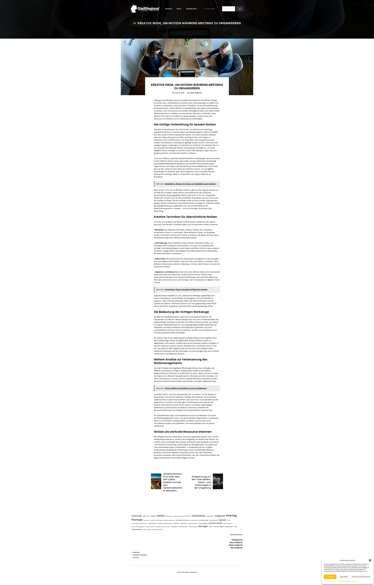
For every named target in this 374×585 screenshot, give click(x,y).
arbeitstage (136, 516)
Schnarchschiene (183, 526)
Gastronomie (146, 520)
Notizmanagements (165, 418)
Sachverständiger (227, 523)
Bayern (148, 516)
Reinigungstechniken (193, 523)
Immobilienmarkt (213, 520)
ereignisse (220, 515)
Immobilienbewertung (169, 520)
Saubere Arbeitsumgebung (138, 526)
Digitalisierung (169, 516)
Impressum (354, 581)
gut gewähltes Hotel (177, 195)
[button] (370, 560)
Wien (235, 526)
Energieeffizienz (210, 516)
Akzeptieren (330, 577)
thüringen (203, 526)
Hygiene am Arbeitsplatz (157, 520)
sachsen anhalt (215, 523)
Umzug (216, 526)
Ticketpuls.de (237, 540)
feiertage (136, 519)
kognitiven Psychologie (182, 368)
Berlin (153, 516)
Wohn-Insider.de (236, 545)
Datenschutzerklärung (345, 581)
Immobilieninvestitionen (182, 520)
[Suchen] (239, 8)
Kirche (228, 520)
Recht (179, 9)
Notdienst (176, 523)
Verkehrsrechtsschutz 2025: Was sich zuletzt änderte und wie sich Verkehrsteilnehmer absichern (172, 482)
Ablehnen (343, 577)
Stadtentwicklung (193, 526)
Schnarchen (174, 526)
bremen (161, 515)
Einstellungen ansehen (361, 577)
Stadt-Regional (196, 93)
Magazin (168, 9)
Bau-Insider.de (237, 548)
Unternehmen (209, 9)
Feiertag (231, 515)
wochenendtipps (136, 529)
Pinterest (136, 557)
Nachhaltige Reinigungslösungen (165, 523)
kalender (222, 520)
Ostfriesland (183, 523)
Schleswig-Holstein (150, 526)
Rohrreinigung (203, 523)
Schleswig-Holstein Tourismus (163, 526)
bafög (144, 516)
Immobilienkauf (193, 520)
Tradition (211, 526)
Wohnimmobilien (147, 529)
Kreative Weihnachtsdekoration (139, 523)
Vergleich (221, 526)
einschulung (198, 515)
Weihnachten (229, 526)
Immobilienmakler (203, 520)
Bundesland (191, 9)
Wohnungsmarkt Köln (157, 529)
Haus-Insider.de (236, 542)
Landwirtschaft (152, 523)
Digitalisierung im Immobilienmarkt (182, 516)
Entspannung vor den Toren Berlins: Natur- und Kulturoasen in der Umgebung (201, 482)
